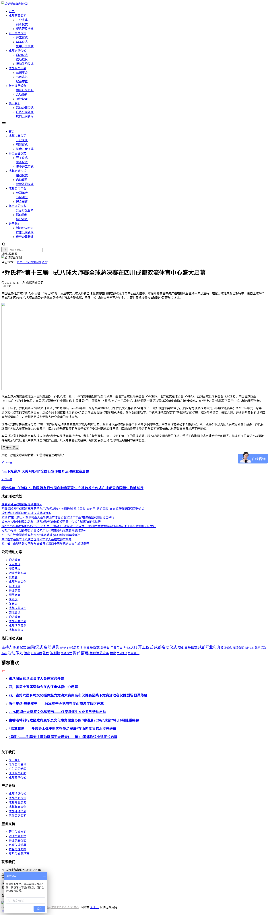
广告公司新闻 (25, 112)
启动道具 (22, 59)
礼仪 (46, 653)
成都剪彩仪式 (17, 798)
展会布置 (22, 81)
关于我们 (14, 103)
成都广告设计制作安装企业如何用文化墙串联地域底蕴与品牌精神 (43, 530)
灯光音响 (36, 653)
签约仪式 (66, 653)
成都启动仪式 (17, 50)
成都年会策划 (17, 581)
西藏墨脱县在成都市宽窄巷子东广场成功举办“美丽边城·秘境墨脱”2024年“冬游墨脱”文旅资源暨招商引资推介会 (73, 508)
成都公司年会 (17, 68)
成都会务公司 (17, 630)
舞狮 (113, 653)
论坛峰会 (14, 559)
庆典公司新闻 (25, 116)
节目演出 (122, 653)
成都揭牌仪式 (17, 793)
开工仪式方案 (17, 831)
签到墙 (55, 653)
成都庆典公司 (17, 15)
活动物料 (22, 94)
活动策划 (15, 653)
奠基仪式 (22, 41)
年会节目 (116, 647)
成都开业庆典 (209, 647)
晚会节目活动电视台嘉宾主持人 (21, 504)
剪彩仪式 (22, 24)
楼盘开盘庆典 (25, 28)
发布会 (13, 577)
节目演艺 (22, 77)
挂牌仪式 (226, 647)
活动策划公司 (17, 815)
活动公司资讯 (25, 107)
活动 (4, 653)
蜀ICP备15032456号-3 (65, 907)
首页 (12, 11)
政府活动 (260, 647)
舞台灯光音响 (25, 90)
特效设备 (22, 99)
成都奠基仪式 (187, 647)
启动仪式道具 (17, 844)
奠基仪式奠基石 (19, 853)
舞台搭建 (81, 653)
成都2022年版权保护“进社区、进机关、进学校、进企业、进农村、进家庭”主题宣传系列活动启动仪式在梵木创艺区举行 (78, 526)
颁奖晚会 (14, 568)
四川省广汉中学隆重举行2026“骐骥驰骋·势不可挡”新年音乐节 (41, 535)
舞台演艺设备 (17, 85)
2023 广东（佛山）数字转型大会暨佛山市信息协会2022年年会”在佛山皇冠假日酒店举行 (57, 517)
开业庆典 (22, 20)
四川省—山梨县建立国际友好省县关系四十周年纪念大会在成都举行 (45, 543)
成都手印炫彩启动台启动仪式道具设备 (26, 513)
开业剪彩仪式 (17, 840)
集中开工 (133, 653)
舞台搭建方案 (17, 849)
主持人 (6, 647)
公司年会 (22, 72)
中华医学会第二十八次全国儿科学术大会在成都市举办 (36, 539)
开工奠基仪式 (17, 33)
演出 (27, 653)
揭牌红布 (249, 648)
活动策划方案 (17, 573)
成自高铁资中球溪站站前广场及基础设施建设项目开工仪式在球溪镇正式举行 (51, 521)
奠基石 (105, 647)
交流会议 (14, 564)
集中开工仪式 (25, 46)
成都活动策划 (17, 625)
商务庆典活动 (76, 647)
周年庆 (13, 599)
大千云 (94, 907)
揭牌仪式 (238, 647)
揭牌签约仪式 (25, 63)
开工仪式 (22, 37)
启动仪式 (22, 55)
